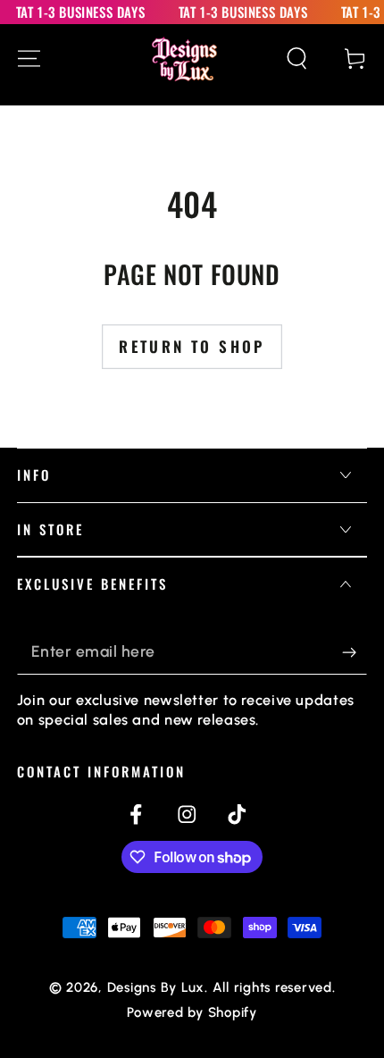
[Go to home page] (184, 59)
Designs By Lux (156, 987)
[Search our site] (297, 58)
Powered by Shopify (192, 1012)
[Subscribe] (355, 651)
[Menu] (29, 58)
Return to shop (192, 346)
